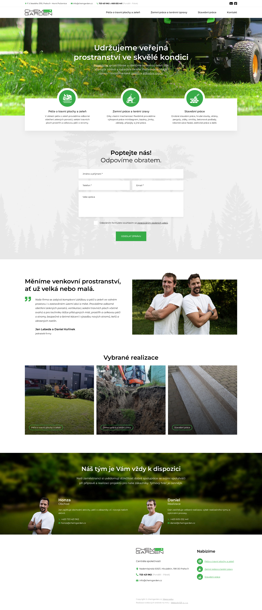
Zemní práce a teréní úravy (131, 111)
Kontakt (232, 12)
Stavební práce (207, 12)
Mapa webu (168, 599)
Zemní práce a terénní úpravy (169, 12)
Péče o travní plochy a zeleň (123, 12)
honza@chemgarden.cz (73, 523)
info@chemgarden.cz (83, 3)
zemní (135, 73)
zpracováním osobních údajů (152, 223)
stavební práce (153, 73)
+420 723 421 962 (70, 519)
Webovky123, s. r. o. (179, 602)
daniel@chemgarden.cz (182, 523)
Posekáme (101, 65)
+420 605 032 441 (179, 519)
